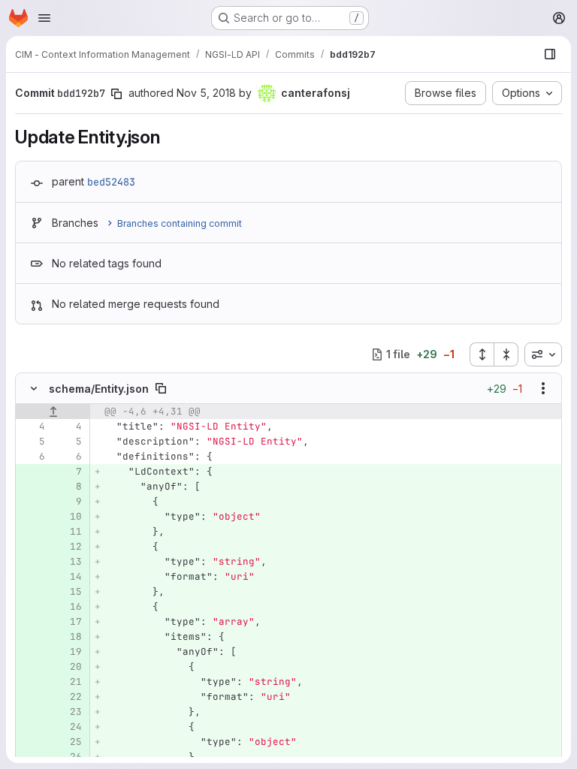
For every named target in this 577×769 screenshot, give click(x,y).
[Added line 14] (69, 576)
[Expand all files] (482, 354)
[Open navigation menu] (44, 18)
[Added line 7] (69, 471)
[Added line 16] (69, 606)
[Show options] (543, 388)
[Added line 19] (69, 651)
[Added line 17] (69, 621)
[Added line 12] (69, 546)
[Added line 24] (69, 726)
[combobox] (543, 354)
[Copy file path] (161, 388)
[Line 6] (32, 456)
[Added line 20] (69, 666)
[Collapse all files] (506, 354)
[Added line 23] (69, 711)
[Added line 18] (69, 636)
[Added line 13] (69, 561)
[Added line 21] (69, 681)
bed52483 (111, 181)
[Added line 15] (69, 591)
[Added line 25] (69, 741)
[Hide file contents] (34, 388)
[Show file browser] (550, 54)
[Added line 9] (69, 501)
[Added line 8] (69, 486)
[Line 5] (32, 441)
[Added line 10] (69, 516)
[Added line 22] (69, 696)
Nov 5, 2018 (206, 92)
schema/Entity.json (99, 388)
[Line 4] (32, 426)
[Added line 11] (69, 531)
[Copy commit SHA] (116, 94)
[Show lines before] (53, 411)
